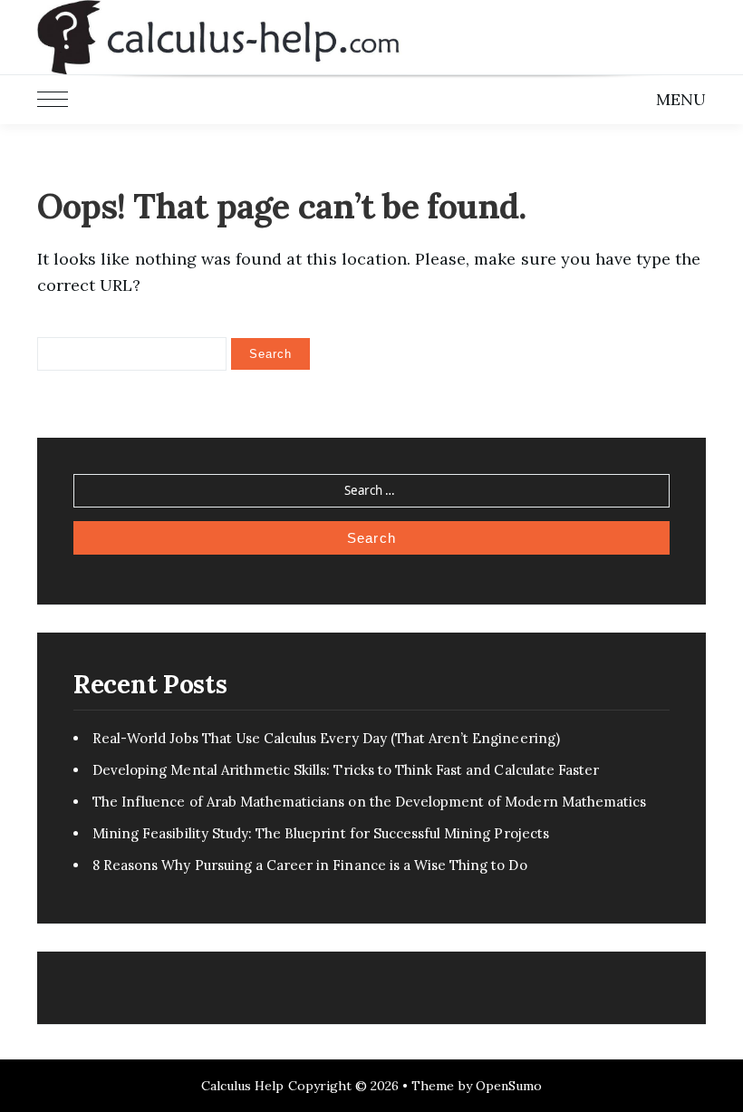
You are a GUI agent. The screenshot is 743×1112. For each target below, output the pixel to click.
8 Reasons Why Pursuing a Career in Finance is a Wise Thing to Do (309, 865)
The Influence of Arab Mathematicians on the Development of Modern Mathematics (369, 801)
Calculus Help (243, 1086)
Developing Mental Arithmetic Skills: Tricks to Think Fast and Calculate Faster (345, 769)
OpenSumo (509, 1086)
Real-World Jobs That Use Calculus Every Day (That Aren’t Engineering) (326, 738)
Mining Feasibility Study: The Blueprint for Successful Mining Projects (320, 833)
